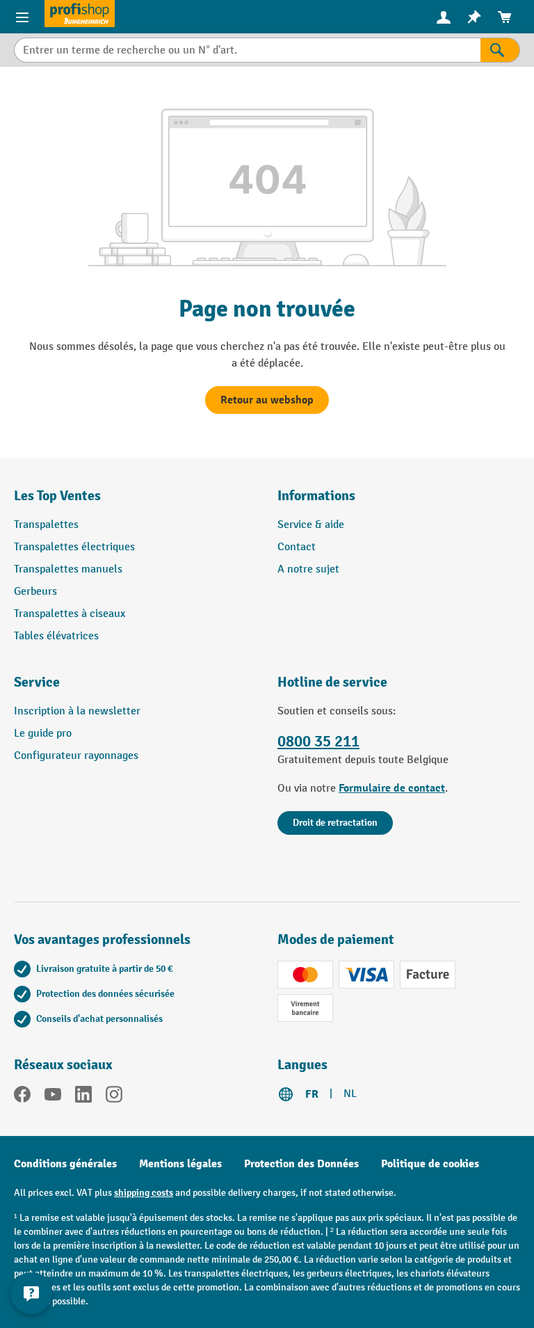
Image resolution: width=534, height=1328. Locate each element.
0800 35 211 (318, 741)
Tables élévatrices (56, 636)
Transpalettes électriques (74, 547)
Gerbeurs (35, 591)
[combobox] (247, 50)
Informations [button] (316, 495)
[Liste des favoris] (474, 17)
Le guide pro (43, 733)
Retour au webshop (267, 400)
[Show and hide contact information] (31, 1293)
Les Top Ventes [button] (57, 495)
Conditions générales (65, 1164)
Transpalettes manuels (68, 569)
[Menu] (22, 16)
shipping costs (143, 1193)
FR (311, 1094)
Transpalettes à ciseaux (69, 614)
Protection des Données (301, 1164)
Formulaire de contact (392, 788)
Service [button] (37, 682)
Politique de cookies (430, 1164)
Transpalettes (46, 524)
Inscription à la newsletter (77, 711)
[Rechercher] (500, 50)
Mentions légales (180, 1164)
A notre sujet (308, 569)
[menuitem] (443, 17)
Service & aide (310, 524)
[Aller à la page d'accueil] (79, 13)
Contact (296, 547)
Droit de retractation (335, 823)
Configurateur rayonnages (76, 755)
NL (350, 1094)
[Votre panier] (505, 17)
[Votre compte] (443, 16)
